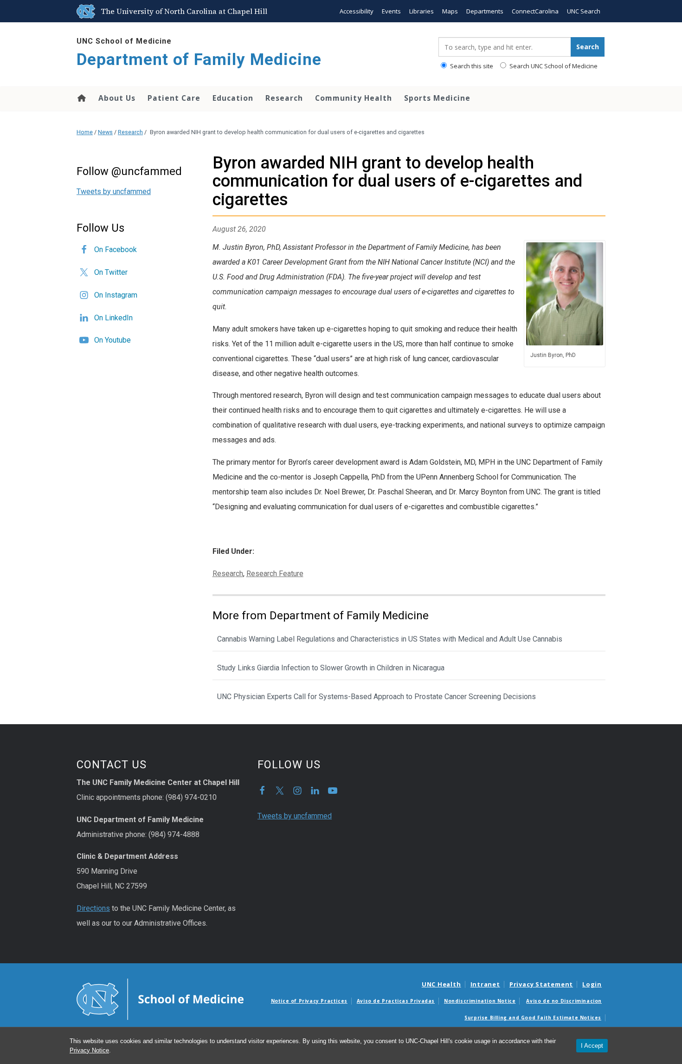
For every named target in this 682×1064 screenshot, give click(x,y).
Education (232, 98)
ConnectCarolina (535, 11)
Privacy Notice (89, 1050)
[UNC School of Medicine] (160, 998)
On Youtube (112, 340)
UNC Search (583, 11)
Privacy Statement (541, 984)
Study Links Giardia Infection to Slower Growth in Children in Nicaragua (330, 667)
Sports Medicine (437, 98)
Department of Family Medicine (199, 59)
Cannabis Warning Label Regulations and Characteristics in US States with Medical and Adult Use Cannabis (389, 639)
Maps (450, 11)
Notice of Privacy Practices (309, 1001)
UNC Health (441, 984)
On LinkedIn (113, 317)
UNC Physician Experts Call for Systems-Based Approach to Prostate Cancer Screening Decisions (376, 696)
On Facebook (115, 249)
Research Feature (274, 573)
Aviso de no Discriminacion (564, 1001)
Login (592, 984)
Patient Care (174, 98)
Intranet (485, 984)
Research (284, 98)
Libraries (421, 11)
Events (391, 11)
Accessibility (356, 11)
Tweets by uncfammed (114, 191)
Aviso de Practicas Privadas (396, 1001)
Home (81, 98)
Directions (93, 908)
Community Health (353, 98)
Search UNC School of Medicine (553, 66)
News (105, 132)
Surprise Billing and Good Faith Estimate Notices (532, 1017)
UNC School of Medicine (124, 41)
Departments (484, 11)
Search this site (471, 66)
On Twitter (111, 272)
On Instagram (115, 295)
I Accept (592, 1045)
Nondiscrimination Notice (479, 1001)
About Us (116, 98)
